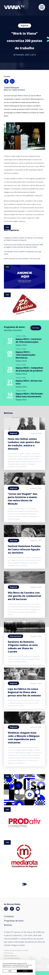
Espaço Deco (21, 345)
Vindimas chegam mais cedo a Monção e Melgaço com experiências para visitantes (24, 737)
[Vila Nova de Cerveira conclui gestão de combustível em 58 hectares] (24, 582)
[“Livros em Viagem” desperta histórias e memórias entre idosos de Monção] (24, 484)
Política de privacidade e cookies (16, 950)
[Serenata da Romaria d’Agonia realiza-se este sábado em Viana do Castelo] (24, 631)
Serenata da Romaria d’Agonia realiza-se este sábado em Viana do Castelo (23, 646)
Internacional (15, 636)
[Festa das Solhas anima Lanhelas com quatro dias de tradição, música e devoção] (24, 429)
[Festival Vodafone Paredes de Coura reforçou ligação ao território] (24, 536)
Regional (24, 25)
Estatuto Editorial (10, 956)
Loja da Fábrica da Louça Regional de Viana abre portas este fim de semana (24, 692)
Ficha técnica (8, 953)
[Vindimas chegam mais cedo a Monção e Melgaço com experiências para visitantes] (24, 722)
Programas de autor (14, 920)
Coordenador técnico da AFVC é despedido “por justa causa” (22, 253)
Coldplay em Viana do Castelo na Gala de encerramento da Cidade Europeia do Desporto (23, 239)
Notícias (8, 925)
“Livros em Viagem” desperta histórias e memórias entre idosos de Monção (23, 498)
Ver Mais (35, 328)
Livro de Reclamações (12, 958)
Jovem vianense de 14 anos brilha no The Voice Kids (22, 258)
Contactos (9, 916)
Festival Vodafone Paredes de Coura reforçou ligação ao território (24, 549)
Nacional (13, 540)
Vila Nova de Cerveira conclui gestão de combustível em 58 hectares (24, 596)
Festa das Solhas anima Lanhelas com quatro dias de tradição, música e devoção (24, 443)
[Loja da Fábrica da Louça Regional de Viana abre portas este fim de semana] (24, 679)
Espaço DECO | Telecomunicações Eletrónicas (25, 355)
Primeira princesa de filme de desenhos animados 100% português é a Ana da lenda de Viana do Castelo (23, 246)
